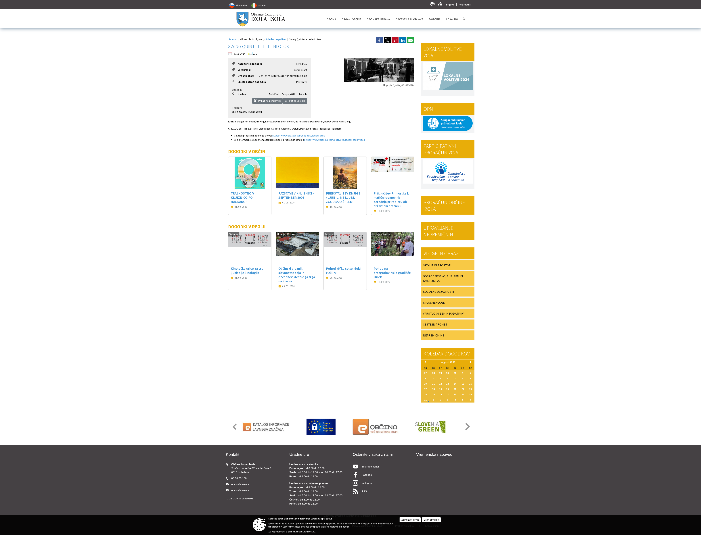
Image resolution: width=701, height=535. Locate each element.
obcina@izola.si (240, 484)
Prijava (450, 4)
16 (470, 383)
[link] (379, 40)
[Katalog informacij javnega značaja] (266, 427)
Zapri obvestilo (431, 519)
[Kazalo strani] (440, 4)
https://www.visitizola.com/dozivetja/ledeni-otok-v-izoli (334, 139)
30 (447, 373)
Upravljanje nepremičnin (438, 231)
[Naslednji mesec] (470, 362)
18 (433, 389)
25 (433, 394)
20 (447, 389)
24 (425, 394)
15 (462, 383)
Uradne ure (299, 454)
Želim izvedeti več (410, 519)
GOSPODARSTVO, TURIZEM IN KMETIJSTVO (443, 278)
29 (440, 373)
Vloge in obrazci (443, 253)
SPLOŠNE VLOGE (434, 303)
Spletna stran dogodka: (252, 82)
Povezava (301, 82)
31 (455, 373)
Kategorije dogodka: (250, 64)
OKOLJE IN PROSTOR (437, 265)
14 (455, 383)
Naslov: (242, 94)
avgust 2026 (448, 362)
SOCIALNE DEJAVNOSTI (438, 292)
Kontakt (232, 454)
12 (440, 383)
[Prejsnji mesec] (425, 362)
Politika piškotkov (306, 531)
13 (447, 383)
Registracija (465, 4)
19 (440, 389)
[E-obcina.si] (375, 427)
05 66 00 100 (239, 478)
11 (433, 383)
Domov (233, 39)
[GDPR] (321, 427)
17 (425, 389)
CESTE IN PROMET (435, 324)
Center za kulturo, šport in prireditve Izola (283, 76)
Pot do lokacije (297, 100)
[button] (234, 426)
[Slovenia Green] (430, 427)
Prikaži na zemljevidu (269, 100)
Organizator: (246, 76)
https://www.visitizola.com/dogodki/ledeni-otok (298, 135)
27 (425, 373)
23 (470, 389)
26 (440, 394)
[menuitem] (331, 19)
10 (425, 383)
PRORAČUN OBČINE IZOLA (444, 205)
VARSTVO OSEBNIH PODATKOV (443, 313)
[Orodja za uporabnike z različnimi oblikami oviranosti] (432, 4)
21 (455, 389)
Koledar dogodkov (275, 39)
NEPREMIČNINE (433, 335)
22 (462, 389)
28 (433, 373)
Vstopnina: (244, 70)
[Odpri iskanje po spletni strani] (464, 19)
